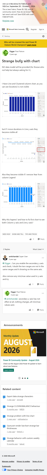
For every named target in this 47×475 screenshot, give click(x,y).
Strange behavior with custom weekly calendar (23, 439)
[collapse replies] (23, 254)
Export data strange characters (20, 396)
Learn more (31, 45)
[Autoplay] (19, 378)
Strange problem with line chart (20, 416)
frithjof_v (20, 431)
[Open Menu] (43, 36)
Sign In (41, 29)
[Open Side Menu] (3, 29)
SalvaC (22, 444)
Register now (8, 20)
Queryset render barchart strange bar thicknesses (23, 427)
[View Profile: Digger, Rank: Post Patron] (5, 53)
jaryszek (20, 399)
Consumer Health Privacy (34, 470)
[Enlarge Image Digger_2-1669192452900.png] (23, 195)
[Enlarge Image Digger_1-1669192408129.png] (23, 149)
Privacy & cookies (23, 461)
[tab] (22, 378)
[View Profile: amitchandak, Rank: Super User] (5, 257)
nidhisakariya (23, 419)
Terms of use (37, 461)
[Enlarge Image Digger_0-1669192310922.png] (23, 104)
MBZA (22, 409)
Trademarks (6, 466)
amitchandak (14, 256)
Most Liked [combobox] (38, 249)
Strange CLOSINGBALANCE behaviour (23, 406)
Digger (12, 51)
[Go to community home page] (16, 29)
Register (34, 29)
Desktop (7, 36)
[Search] (27, 29)
